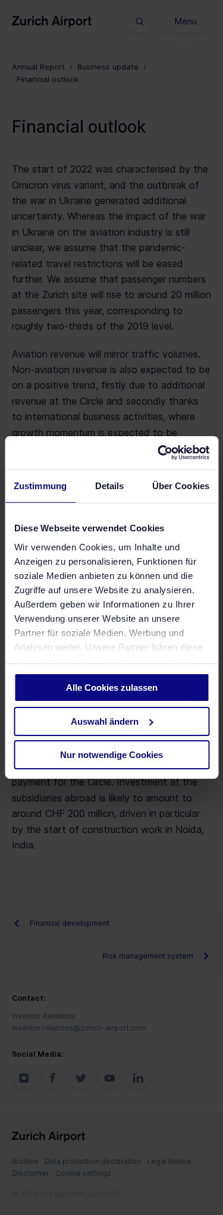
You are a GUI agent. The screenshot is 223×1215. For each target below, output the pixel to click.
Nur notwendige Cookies (111, 755)
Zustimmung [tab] (40, 485)
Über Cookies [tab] (180, 485)
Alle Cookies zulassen (112, 687)
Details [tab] (109, 485)
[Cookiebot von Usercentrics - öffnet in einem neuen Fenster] (158, 453)
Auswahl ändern (105, 721)
